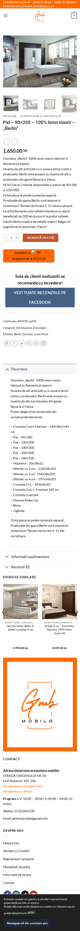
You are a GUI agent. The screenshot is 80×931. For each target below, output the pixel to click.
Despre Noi (11, 843)
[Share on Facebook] (14, 343)
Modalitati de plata (16, 867)
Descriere (19, 369)
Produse (9, 116)
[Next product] (6, 142)
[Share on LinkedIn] (43, 343)
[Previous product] (14, 142)
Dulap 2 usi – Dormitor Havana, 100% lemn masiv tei (59, 629)
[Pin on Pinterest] (36, 343)
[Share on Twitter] (21, 343)
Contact (9, 883)
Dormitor (27, 334)
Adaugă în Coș (40, 237)
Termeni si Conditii (16, 851)
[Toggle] (7, 369)
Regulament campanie (18, 859)
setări (31, 912)
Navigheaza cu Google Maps (23, 786)
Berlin (17, 334)
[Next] (74, 106)
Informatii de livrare (17, 875)
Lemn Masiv (41, 334)
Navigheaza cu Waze (17, 791)
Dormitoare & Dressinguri (40, 116)
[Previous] (3, 620)
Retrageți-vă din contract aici (27, 923)
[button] (5, 15)
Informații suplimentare (30, 556)
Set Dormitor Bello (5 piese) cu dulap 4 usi (20, 627)
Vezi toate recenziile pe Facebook (40, 297)
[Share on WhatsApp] (6, 343)
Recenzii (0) (20, 567)
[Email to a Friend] (29, 343)
